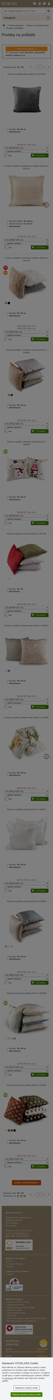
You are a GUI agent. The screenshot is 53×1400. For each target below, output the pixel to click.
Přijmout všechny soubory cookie (26, 1394)
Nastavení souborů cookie (26, 1388)
